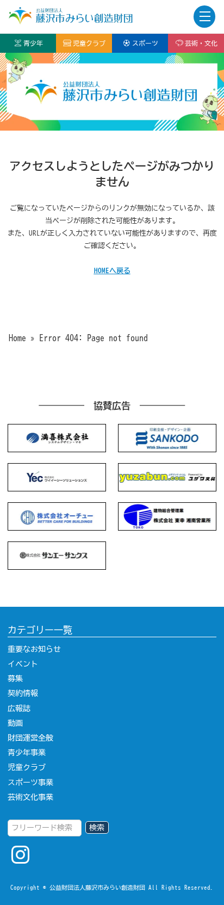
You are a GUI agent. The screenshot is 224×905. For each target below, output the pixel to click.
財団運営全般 (30, 738)
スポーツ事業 (30, 782)
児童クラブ (89, 43)
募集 (15, 678)
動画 (15, 723)
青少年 (33, 43)
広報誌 (19, 708)
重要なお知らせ (34, 649)
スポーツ (145, 43)
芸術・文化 (201, 43)
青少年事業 (27, 752)
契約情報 (23, 693)
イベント (23, 664)
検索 (96, 828)
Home (17, 338)
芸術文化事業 (30, 797)
